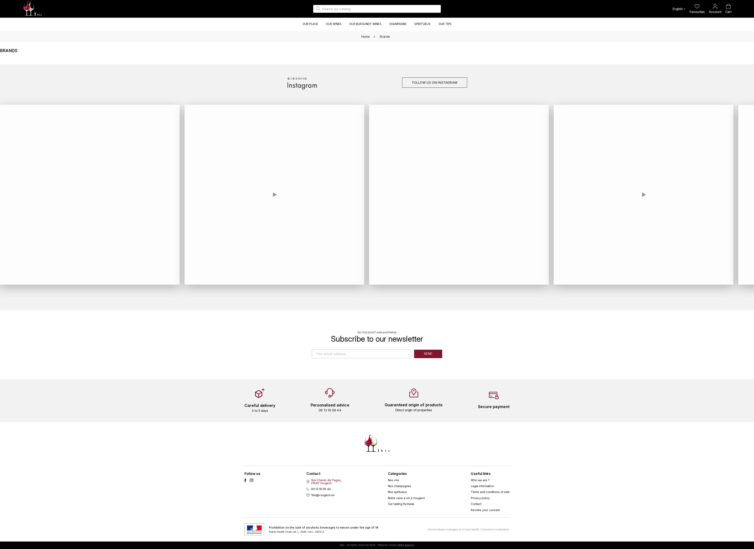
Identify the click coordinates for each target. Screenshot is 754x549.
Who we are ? (480, 480)
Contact (476, 503)
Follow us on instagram (434, 83)
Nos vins (393, 480)
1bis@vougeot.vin (323, 495)
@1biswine (297, 79)
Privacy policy (480, 498)
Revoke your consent (485, 510)
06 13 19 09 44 (321, 489)
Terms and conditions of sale (490, 491)
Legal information (482, 486)
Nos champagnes (399, 486)
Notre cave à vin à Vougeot (406, 498)
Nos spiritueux (397, 491)
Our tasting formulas (401, 503)
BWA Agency (406, 544)
